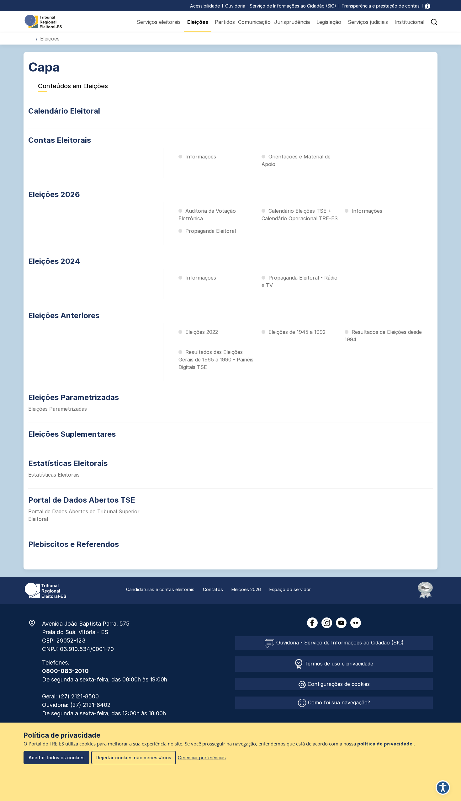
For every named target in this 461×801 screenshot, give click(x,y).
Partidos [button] (225, 22)
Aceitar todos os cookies (57, 757)
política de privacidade (385, 744)
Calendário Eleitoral (64, 110)
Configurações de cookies (338, 684)
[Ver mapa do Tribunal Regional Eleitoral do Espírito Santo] (35, 623)
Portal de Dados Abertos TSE (81, 500)
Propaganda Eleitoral (210, 231)
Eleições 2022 (201, 332)
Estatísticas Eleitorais (68, 463)
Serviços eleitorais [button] (159, 22)
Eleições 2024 (54, 261)
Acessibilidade (205, 5)
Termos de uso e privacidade (338, 663)
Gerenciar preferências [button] (202, 757)
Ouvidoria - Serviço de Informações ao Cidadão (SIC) (280, 5)
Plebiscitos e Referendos (73, 544)
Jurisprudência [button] (292, 22)
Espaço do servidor (290, 589)
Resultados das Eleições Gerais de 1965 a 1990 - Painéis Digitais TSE (215, 359)
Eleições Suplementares (72, 434)
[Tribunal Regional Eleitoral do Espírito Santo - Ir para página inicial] (43, 21)
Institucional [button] (409, 22)
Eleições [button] (197, 22)
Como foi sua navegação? (338, 702)
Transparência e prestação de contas (381, 5)
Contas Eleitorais (59, 140)
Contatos (213, 589)
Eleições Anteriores (63, 315)
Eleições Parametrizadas (73, 397)
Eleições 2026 (54, 194)
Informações (200, 156)
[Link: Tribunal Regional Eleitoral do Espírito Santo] (45, 590)
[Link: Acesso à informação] (427, 5)
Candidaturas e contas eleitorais (160, 589)
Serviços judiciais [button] (368, 22)
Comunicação (254, 22)
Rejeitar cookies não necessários (133, 757)
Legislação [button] (328, 22)
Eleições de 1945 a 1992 (297, 332)
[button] (434, 22)
